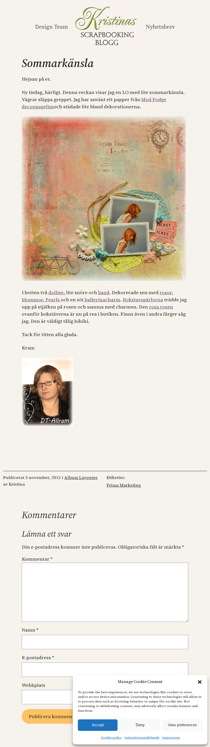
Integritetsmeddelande (142, 737)
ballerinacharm (102, 299)
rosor (166, 292)
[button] (199, 682)
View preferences (182, 725)
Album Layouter (81, 478)
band (103, 292)
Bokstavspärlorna (143, 299)
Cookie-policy (111, 737)
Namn (30, 630)
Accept (98, 725)
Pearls (53, 299)
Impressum (171, 737)
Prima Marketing (124, 485)
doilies (56, 292)
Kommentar (37, 559)
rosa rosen (161, 307)
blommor (32, 299)
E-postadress (38, 657)
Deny (140, 725)
